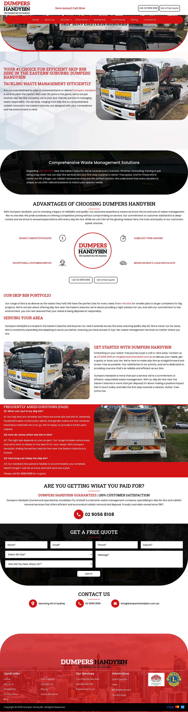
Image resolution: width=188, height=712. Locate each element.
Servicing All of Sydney (51, 603)
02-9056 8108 (24, 473)
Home (35, 20)
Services (64, 20)
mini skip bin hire (84, 684)
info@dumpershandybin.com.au (134, 357)
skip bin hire (46, 171)
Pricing (134, 20)
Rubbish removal (85, 689)
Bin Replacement (121, 690)
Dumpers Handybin (84, 90)
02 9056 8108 (104, 357)
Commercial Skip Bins (87, 679)
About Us (49, 20)
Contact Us (150, 20)
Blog (6, 699)
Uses (114, 685)
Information (81, 20)
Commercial (118, 20)
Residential (100, 20)
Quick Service (119, 679)
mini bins (126, 303)
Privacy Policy (11, 694)
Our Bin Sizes (119, 695)
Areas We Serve (49, 694)
